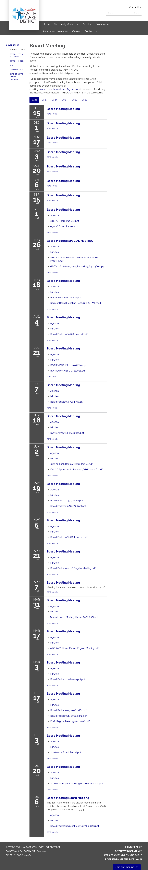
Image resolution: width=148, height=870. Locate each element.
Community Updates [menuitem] (65, 24)
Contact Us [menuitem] (91, 31)
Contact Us (135, 7)
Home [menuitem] (46, 24)
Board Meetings (17, 50)
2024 (54, 99)
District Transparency (128, 851)
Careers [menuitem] (76, 31)
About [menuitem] (86, 24)
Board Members (17, 61)
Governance (12, 45)
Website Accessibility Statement (123, 855)
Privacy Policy (133, 847)
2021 (84, 99)
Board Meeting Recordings (17, 55)
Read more (52, 233)
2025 (44, 99)
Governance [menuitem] (102, 24)
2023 (64, 99)
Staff (12, 65)
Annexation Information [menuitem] (55, 31)
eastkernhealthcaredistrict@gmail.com (59, 89)
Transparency (16, 70)
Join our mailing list (126, 866)
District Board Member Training (16, 76)
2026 (34, 99)
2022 (74, 99)
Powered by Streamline (119, 859)
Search (137, 13)
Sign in (138, 859)
